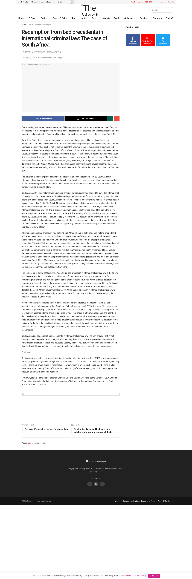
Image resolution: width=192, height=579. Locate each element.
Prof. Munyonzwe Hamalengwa (40, 25)
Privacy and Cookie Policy (136, 576)
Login (163, 2)
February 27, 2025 (28, 58)
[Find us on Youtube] (102, 484)
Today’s (170, 18)
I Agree (154, 576)
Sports (106, 18)
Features (157, 18)
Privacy (41, 2)
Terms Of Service (59, 2)
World (117, 18)
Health (83, 18)
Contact (26, 2)
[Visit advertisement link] (71, 405)
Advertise (34, 2)
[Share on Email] (117, 118)
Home (21, 18)
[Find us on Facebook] (89, 484)
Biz (73, 18)
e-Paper (48, 2)
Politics (44, 18)
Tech (94, 18)
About (20, 2)
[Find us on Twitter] (96, 484)
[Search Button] (171, 10)
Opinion (143, 18)
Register (171, 2)
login (29, 443)
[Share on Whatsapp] (110, 118)
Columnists (129, 18)
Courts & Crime (60, 18)
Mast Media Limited (44, 501)
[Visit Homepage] (97, 10)
